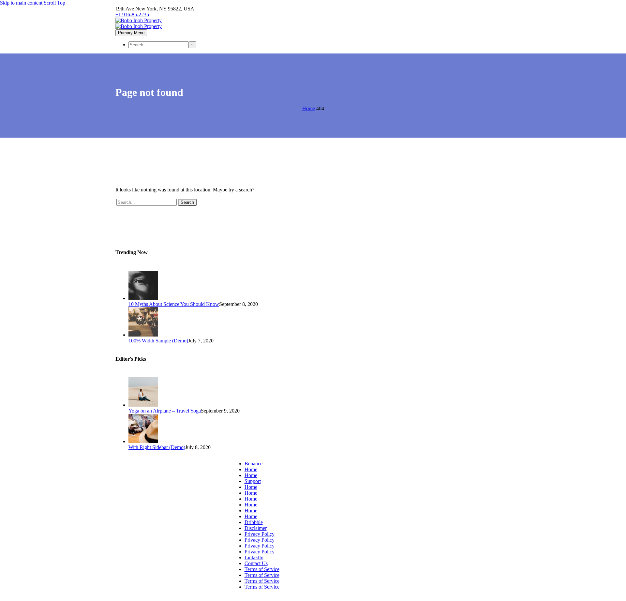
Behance (253, 463)
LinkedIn (254, 557)
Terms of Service (262, 569)
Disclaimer (256, 528)
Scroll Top (54, 3)
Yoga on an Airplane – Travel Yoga (164, 410)
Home (251, 469)
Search (187, 202)
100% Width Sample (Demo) (158, 340)
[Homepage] (138, 23)
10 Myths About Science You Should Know (173, 304)
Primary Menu (131, 32)
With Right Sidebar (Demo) (156, 447)
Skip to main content (21, 3)
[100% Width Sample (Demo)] (143, 335)
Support (253, 481)
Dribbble (254, 522)
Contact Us (256, 563)
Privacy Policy (260, 534)
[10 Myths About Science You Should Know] (143, 298)
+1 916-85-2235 (132, 14)
